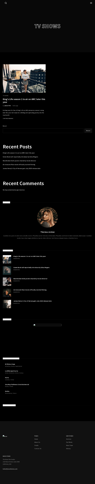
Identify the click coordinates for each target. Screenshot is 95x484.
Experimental (18, 366)
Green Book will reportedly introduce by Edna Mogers (20, 157)
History (68, 448)
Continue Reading (8, 118)
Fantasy (21, 373)
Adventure (7, 366)
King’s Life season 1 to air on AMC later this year (19, 153)
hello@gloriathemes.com (10, 469)
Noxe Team (69, 445)
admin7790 (7, 105)
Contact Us (37, 448)
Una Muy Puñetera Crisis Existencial (17, 384)
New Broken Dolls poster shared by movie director (19, 161)
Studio (36, 445)
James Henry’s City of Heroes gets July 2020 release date (21, 168)
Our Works (69, 442)
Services (68, 439)
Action (6, 373)
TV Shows (5, 95)
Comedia (7, 379)
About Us (37, 442)
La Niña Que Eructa (11, 371)
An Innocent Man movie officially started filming (19, 164)
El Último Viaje (10, 364)
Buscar (5, 126)
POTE (7, 378)
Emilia (7, 391)
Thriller (12, 379)
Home (36, 439)
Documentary (8, 393)
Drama (13, 366)
